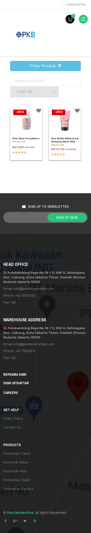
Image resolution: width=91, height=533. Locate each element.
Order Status (13, 419)
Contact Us (12, 427)
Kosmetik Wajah (15, 462)
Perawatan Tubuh (16, 454)
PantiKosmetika (20, 512)
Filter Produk (44, 66)
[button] (34, 91)
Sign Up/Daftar (16, 382)
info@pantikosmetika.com (33, 289)
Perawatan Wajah (16, 480)
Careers (10, 392)
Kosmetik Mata (15, 471)
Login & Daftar (75, 4)
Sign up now (67, 217)
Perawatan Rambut (18, 489)
